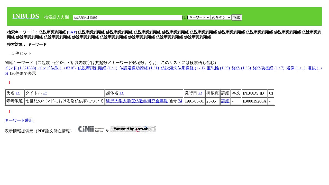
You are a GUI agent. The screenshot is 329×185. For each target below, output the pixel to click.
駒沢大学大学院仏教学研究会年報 (137, 101)
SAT (72, 32)
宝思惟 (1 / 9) (218, 68)
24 (180, 101)
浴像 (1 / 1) (295, 68)
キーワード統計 (19, 120)
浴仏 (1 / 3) (241, 68)
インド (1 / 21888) (20, 68)
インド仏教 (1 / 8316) (57, 68)
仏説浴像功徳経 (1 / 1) (139, 68)
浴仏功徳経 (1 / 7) (268, 68)
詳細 (225, 101)
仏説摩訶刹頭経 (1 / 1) (97, 68)
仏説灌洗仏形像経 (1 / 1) (183, 68)
